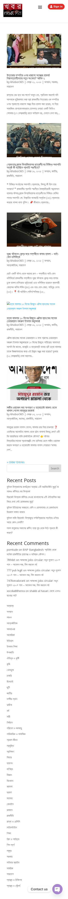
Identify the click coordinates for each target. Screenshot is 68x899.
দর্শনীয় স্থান (12, 699)
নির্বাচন (9, 722)
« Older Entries (16, 462)
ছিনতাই (10, 681)
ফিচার (9, 757)
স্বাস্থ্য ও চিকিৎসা (14, 880)
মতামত (22, 418)
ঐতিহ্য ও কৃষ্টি (13, 658)
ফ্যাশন (9, 763)
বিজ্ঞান (9, 775)
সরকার (54, 82)
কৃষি (8, 664)
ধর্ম (8, 710)
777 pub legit (14, 570)
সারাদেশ (10, 86)
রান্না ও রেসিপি (13, 821)
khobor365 (17, 82)
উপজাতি (10, 652)
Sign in (58, 6)
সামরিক (10, 868)
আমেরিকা (11, 635)
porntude (12, 549)
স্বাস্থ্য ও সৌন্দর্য (13, 885)
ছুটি (8, 687)
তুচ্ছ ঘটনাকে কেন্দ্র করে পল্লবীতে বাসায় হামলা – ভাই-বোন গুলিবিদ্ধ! (33, 255)
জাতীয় (54, 171)
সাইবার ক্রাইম (13, 862)
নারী (8, 716)
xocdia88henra (16, 591)
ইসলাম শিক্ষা (12, 646)
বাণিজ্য (10, 769)
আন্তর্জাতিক (12, 265)
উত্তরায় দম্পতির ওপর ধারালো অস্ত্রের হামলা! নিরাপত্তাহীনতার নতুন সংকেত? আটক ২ (28, 76)
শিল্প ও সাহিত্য (13, 839)
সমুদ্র (9, 850)
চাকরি (9, 675)
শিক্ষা (9, 833)
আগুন (9, 617)
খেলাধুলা (10, 670)
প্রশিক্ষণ (10, 751)
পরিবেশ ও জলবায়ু (14, 728)
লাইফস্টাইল (12, 827)
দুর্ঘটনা (9, 705)
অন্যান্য (10, 605)
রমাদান (9, 810)
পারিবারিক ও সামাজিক (16, 734)
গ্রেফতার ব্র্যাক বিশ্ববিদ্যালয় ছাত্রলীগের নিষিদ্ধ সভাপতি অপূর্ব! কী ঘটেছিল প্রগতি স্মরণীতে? (34, 166)
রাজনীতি (10, 175)
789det (11, 560)
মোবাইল (10, 804)
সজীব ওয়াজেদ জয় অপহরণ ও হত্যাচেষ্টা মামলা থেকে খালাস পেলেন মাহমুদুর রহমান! (32, 409)
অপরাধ (47, 82)
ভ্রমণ (9, 792)
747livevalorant (16, 580)
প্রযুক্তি (10, 745)
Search (55, 468)
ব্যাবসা (9, 786)
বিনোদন (10, 781)
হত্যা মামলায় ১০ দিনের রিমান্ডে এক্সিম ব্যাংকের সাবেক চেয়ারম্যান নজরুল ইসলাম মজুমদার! (32, 319)
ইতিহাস (10, 641)
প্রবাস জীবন (12, 740)
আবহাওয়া (11, 629)
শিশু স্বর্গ (11, 845)
